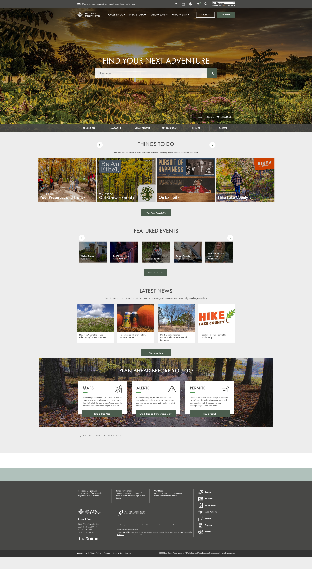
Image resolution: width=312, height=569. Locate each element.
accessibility (127, 532)
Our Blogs (158, 490)
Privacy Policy (95, 553)
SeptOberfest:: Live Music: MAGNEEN (121, 257)
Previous (100, 145)
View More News (156, 353)
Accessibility (82, 553)
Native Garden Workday (87, 257)
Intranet (128, 553)
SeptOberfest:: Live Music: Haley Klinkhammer (216, 256)
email (181, 532)
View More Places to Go (156, 213)
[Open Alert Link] (175, 3)
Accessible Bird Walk (153, 258)
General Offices (84, 519)
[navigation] (147, 14)
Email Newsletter (123, 490)
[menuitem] (115, 14)
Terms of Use (117, 553)
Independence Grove (203, 117)
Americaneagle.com (228, 553)
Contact (107, 553)
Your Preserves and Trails (61, 197)
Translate (230, 5)
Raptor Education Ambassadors (184, 257)
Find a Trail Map (102, 413)
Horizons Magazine (87, 490)
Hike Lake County (233, 197)
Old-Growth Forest (115, 197)
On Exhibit (168, 197)
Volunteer (205, 14)
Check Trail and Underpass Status (155, 413)
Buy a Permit (209, 413)
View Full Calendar (155, 273)
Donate (226, 14)
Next (212, 145)
